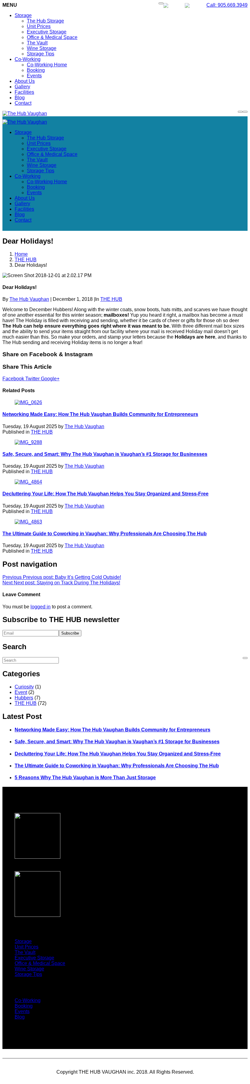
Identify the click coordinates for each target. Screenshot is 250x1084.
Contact (23, 103)
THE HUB (26, 259)
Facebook (13, 378)
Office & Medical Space (52, 37)
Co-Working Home (47, 64)
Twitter (33, 378)
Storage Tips (40, 53)
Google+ (50, 378)
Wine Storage (41, 48)
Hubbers (24, 697)
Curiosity (24, 686)
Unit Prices (39, 26)
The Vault (37, 42)
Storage (23, 15)
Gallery (22, 86)
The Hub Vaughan (29, 299)
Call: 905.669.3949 (227, 5)
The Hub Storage (45, 20)
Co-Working (28, 59)
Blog (20, 97)
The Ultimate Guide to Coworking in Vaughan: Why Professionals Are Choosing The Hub (104, 533)
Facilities (24, 92)
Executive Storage (46, 31)
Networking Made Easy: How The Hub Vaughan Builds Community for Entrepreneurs (100, 414)
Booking (36, 70)
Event (21, 692)
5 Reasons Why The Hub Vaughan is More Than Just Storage (85, 777)
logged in (40, 606)
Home (21, 254)
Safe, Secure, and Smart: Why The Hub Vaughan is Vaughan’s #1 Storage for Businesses (104, 454)
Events (34, 75)
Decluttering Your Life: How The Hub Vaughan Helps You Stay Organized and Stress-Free (105, 493)
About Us (25, 81)
